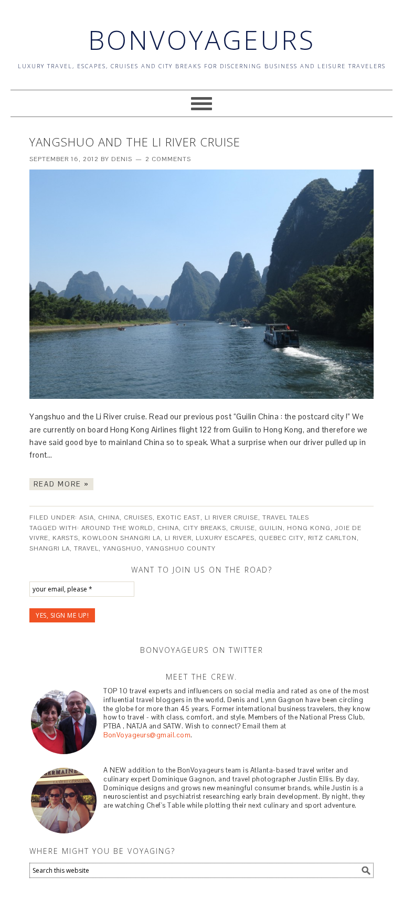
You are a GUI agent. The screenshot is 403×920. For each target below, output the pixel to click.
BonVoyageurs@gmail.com (146, 735)
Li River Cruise (231, 517)
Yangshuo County (181, 548)
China (109, 517)
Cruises (138, 517)
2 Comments (168, 159)
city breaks (204, 528)
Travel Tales (285, 517)
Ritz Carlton (332, 538)
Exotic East (178, 517)
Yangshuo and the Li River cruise (134, 142)
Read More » (61, 484)
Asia (86, 517)
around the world (117, 528)
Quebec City (281, 538)
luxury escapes (225, 538)
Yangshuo (122, 548)
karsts (65, 538)
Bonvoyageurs (201, 40)
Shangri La (49, 548)
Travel (86, 548)
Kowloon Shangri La (121, 538)
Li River (178, 538)
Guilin (271, 528)
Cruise (242, 528)
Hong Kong (309, 528)
